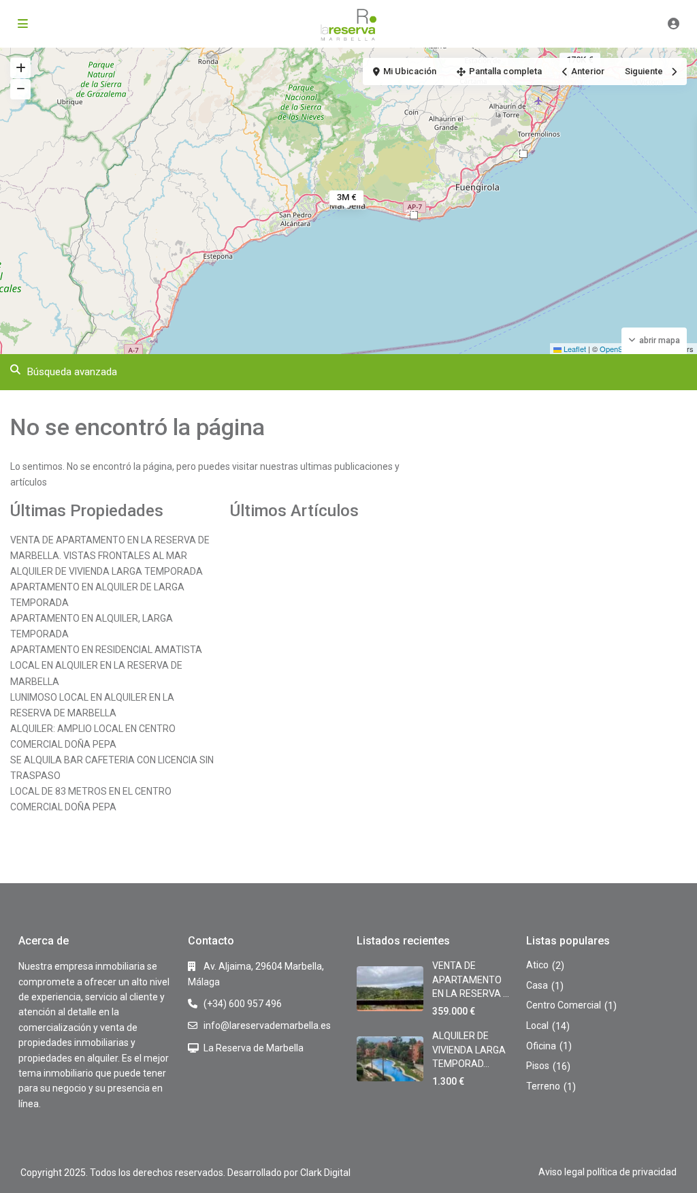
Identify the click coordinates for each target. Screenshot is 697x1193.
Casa (537, 985)
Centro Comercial (563, 1005)
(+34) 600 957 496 (243, 1003)
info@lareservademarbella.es (267, 1025)
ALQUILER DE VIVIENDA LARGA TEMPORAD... (469, 1049)
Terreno (543, 1086)
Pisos (537, 1065)
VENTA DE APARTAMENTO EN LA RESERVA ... (470, 979)
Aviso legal (561, 1171)
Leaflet (574, 348)
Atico (537, 964)
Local (537, 1025)
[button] (523, 154)
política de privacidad (632, 1171)
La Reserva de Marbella (254, 1048)
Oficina (541, 1045)
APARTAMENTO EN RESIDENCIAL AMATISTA (106, 649)
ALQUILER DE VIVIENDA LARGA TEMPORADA (106, 571)
